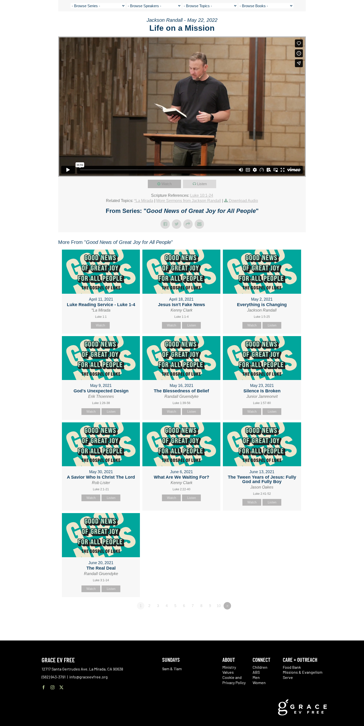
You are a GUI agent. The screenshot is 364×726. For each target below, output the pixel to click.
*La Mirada (143, 201)
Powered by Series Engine (287, 619)
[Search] (344, 23)
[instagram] (52, 687)
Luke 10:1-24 (201, 195)
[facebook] (44, 687)
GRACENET (332, 22)
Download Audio (243, 201)
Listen (202, 184)
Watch (166, 184)
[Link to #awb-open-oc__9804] (357, 23)
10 (219, 606)
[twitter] (61, 687)
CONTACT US (312, 22)
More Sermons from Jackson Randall (188, 201)
